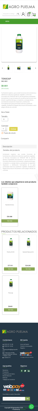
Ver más (10, 269)
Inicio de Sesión (24, 344)
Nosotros (5, 370)
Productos (6, 372)
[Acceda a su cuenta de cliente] (23, 13)
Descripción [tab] (7, 146)
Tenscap (10, 293)
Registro (22, 348)
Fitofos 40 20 (10, 252)
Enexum (23, 409)
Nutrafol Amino (9, 205)
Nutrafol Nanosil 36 (28, 252)
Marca (3, 112)
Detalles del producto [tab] (11, 150)
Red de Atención (7, 376)
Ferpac (7, 112)
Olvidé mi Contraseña (26, 346)
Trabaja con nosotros (9, 379)
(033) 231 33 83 (8, 346)
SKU (2, 81)
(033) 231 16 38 (8, 344)
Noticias (5, 377)
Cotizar (13, 129)
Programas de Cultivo (9, 374)
